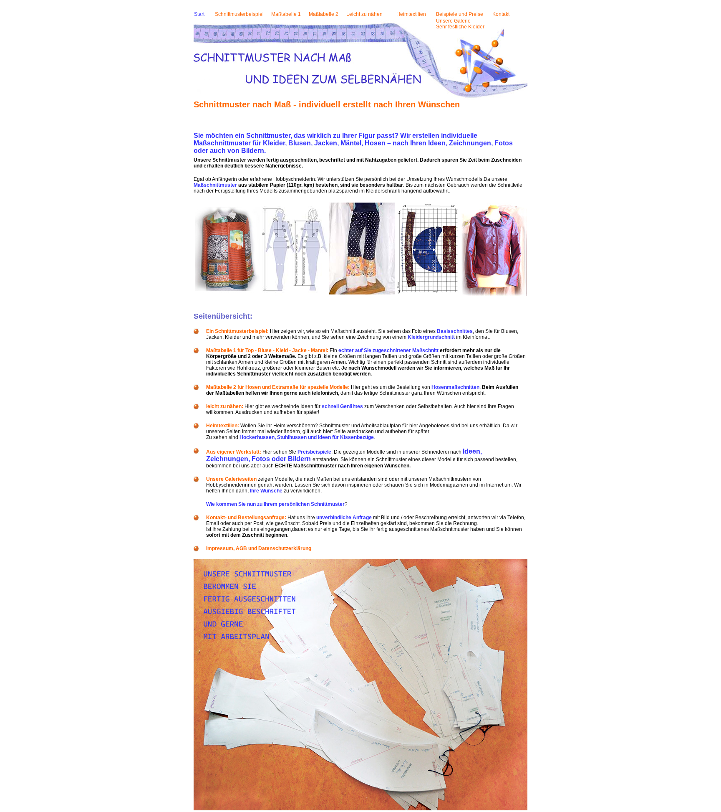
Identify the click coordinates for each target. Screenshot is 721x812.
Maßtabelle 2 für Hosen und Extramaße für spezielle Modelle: (278, 387)
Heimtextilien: (222, 426)
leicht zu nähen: (224, 406)
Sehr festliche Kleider (460, 27)
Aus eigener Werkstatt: (233, 452)
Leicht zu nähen (364, 14)
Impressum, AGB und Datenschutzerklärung (258, 548)
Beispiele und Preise (459, 14)
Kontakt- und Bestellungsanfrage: (246, 517)
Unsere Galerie (453, 21)
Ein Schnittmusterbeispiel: (237, 331)
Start (199, 14)
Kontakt (500, 14)
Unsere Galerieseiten (231, 479)
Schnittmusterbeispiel (239, 14)
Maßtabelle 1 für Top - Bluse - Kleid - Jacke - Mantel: (267, 350)
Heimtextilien (411, 14)
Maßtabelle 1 (286, 14)
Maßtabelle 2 (323, 14)
